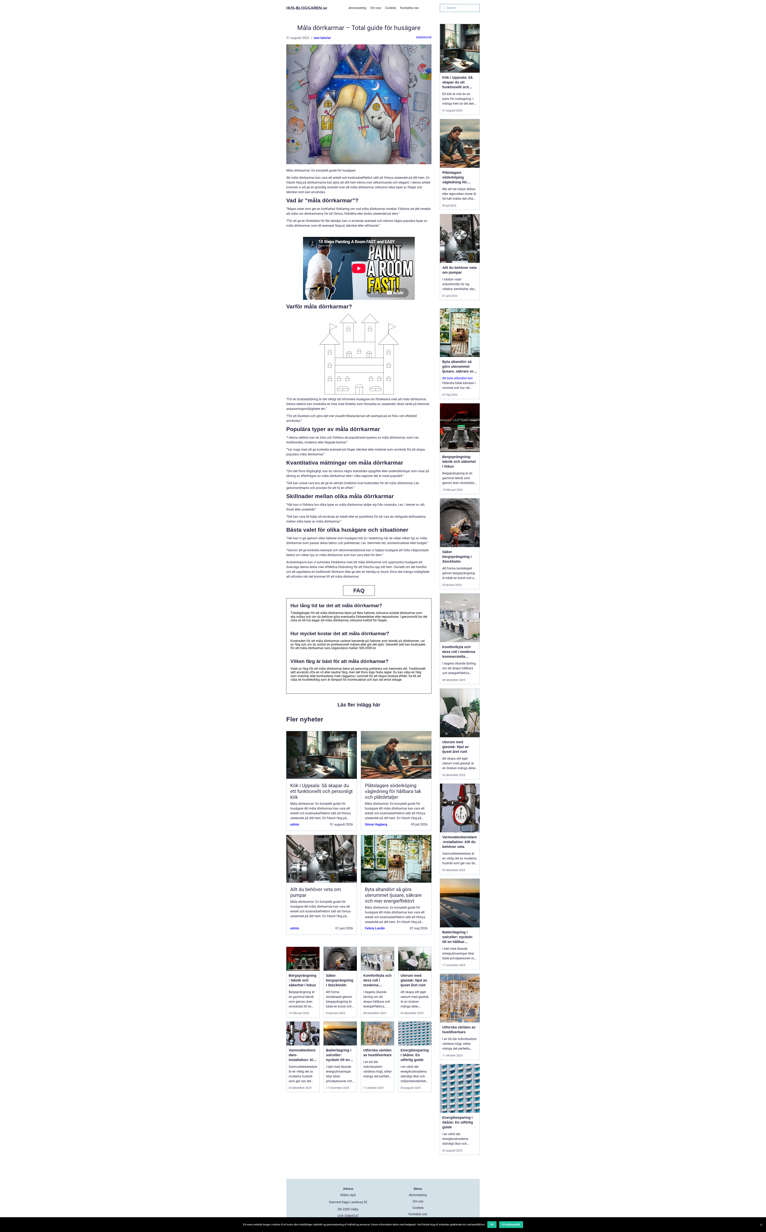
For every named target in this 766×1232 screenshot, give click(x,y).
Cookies (390, 8)
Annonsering (357, 8)
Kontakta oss (409, 8)
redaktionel (423, 37)
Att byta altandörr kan (457, 378)
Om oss (375, 8)
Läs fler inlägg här (359, 704)
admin (294, 824)
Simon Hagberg (376, 824)
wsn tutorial (322, 38)
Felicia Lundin (375, 928)
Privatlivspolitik (511, 1224)
